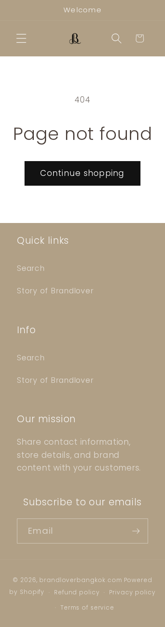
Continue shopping (82, 173)
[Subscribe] (136, 530)
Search (31, 268)
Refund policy (76, 592)
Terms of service (87, 608)
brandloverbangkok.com (80, 580)
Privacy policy (132, 592)
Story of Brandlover (55, 291)
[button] (21, 38)
